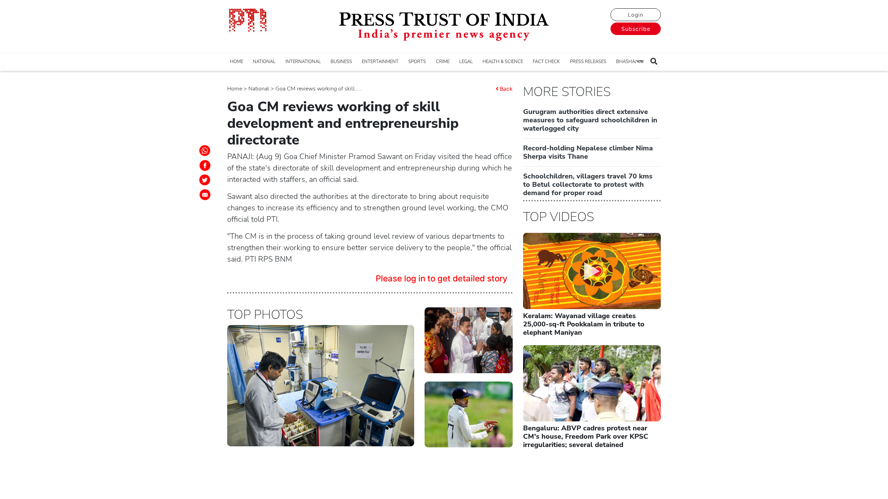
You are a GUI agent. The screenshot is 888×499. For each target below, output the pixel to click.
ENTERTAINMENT (380, 62)
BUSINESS (341, 62)
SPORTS (417, 62)
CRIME (443, 62)
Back (506, 88)
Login (635, 15)
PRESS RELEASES (588, 62)
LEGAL (466, 62)
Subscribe (635, 28)
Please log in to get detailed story (441, 278)
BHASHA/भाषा (629, 62)
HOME (236, 62)
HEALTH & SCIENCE (503, 62)
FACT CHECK (546, 62)
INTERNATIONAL (303, 62)
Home (234, 89)
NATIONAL (264, 62)
